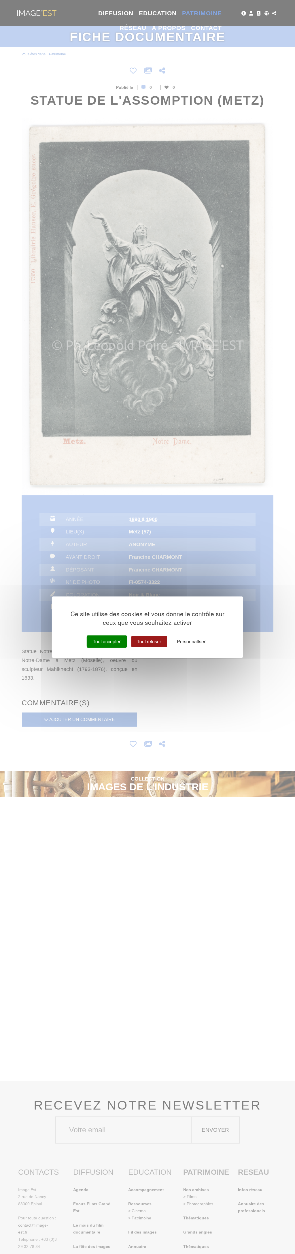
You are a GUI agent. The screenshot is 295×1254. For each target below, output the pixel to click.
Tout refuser (149, 641)
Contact (206, 28)
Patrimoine (202, 13)
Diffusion (116, 13)
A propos (169, 28)
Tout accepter (106, 641)
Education (158, 13)
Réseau (133, 28)
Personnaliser (191, 641)
